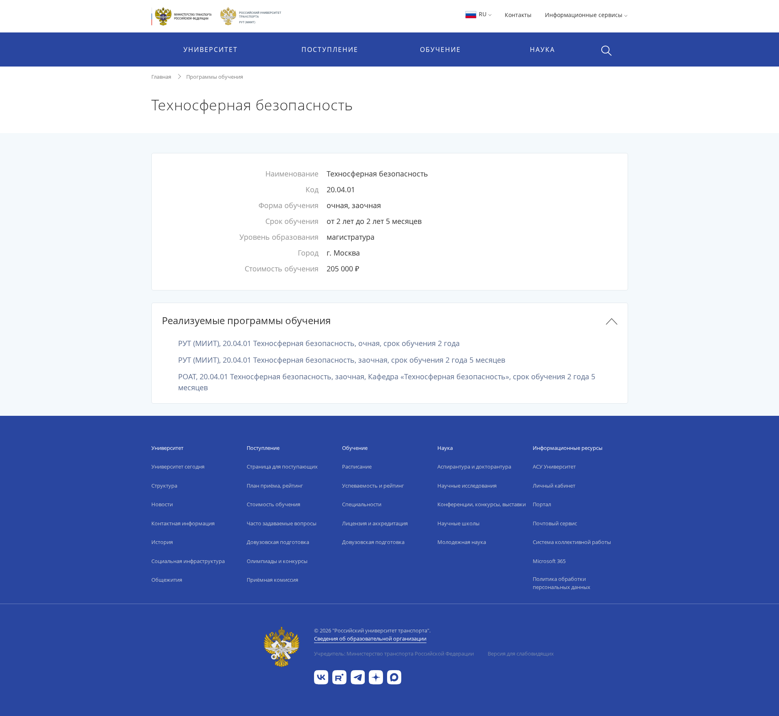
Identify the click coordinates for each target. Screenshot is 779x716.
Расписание (357, 466)
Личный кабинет (554, 485)
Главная (161, 76)
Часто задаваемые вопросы (281, 523)
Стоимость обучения (273, 504)
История (162, 542)
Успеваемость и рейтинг (373, 485)
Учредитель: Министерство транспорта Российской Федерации (394, 653)
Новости (162, 504)
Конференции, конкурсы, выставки (481, 504)
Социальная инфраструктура (188, 561)
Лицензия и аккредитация (375, 523)
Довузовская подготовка (278, 542)
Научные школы (458, 523)
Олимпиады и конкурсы (277, 561)
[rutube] (339, 676)
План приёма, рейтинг (275, 485)
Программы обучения (214, 76)
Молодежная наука (461, 542)
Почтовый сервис (555, 523)
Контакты (518, 15)
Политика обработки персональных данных (561, 583)
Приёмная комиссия (272, 579)
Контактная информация (183, 523)
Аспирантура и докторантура (474, 466)
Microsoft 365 (549, 561)
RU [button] (482, 14)
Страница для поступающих (282, 466)
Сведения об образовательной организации (370, 638)
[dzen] (376, 676)
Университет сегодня (177, 466)
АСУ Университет (554, 466)
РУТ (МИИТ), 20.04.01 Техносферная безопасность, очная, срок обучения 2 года (319, 343)
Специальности (361, 504)
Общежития (166, 579)
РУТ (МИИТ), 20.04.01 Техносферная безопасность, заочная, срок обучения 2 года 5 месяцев (341, 360)
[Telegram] (358, 676)
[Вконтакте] (321, 676)
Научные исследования (467, 485)
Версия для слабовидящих (521, 653)
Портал (542, 504)
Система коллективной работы (572, 542)
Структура (164, 485)
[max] (394, 676)
